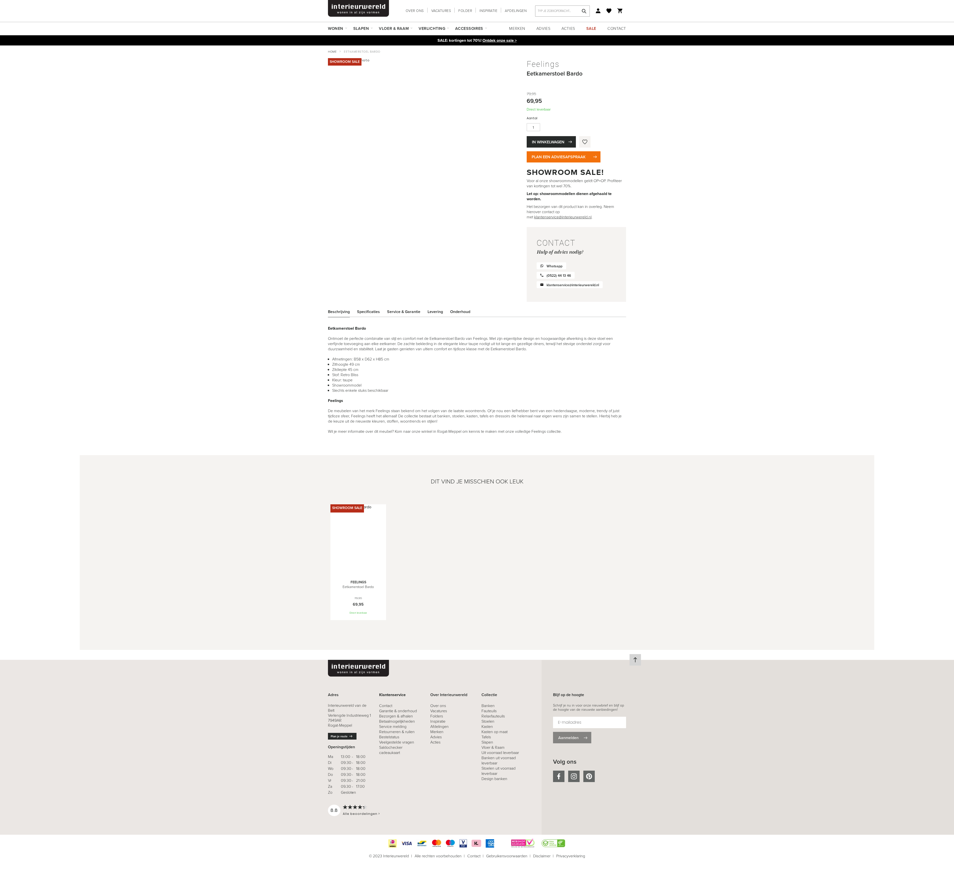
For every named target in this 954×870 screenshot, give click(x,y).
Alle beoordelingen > (361, 814)
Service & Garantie (403, 312)
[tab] (342, 312)
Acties (568, 28)
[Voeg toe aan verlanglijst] (585, 142)
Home (332, 51)
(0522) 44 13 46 (559, 275)
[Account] (598, 10)
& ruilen (397, 732)
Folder (465, 10)
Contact (616, 28)
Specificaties (368, 312)
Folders (436, 716)
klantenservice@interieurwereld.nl (563, 217)
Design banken (494, 779)
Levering (435, 312)
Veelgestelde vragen (396, 742)
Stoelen (487, 721)
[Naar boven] (635, 660)
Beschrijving (339, 312)
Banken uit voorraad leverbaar (498, 760)
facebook (558, 776)
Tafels (486, 737)
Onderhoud (460, 312)
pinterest (589, 776)
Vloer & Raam (493, 747)
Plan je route (339, 736)
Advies (543, 28)
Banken (488, 706)
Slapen (487, 742)
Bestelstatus (389, 737)
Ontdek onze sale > (499, 40)
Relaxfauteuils (493, 716)
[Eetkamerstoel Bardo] (358, 572)
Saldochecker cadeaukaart (390, 750)
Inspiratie (488, 10)
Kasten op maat (494, 732)
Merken (517, 28)
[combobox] (562, 11)
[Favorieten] (608, 10)
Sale (591, 28)
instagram (574, 776)
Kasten (487, 726)
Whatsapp (554, 266)
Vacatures (441, 10)
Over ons (415, 10)
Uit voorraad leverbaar (500, 752)
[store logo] (358, 8)
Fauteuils (489, 711)
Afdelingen (516, 10)
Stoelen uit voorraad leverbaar (498, 770)
